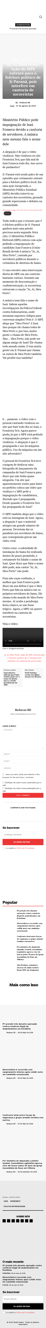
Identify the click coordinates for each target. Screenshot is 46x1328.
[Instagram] (8, 1220)
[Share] (17, 1220)
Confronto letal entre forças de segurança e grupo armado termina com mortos (30, 938)
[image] (23, 1240)
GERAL (16, 60)
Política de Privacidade (25, 848)
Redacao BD (25, 103)
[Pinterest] (17, 813)
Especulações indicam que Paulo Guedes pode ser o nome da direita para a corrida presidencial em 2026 (12, 679)
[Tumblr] (34, 813)
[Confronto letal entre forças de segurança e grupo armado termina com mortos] (9, 939)
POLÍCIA (5, 1285)
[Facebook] (5, 813)
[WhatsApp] (22, 813)
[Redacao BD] (23, 700)
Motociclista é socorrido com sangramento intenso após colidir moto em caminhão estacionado (29, 927)
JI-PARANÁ (28, 60)
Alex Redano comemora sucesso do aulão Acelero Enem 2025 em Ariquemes (28, 967)
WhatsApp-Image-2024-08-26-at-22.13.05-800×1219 (22, 210)
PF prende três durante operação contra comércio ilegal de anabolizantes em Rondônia (28, 914)
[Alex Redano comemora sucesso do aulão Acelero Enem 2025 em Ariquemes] (9, 967)
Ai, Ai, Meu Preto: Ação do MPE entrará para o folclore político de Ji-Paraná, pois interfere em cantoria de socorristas (24, 658)
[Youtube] (31, 1220)
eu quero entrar (22, 842)
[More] (40, 813)
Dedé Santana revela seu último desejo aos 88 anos (33, 675)
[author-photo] (4, 1032)
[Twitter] (11, 813)
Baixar (7, 213)
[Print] (28, 813)
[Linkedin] (13, 1220)
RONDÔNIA (6, 1273)
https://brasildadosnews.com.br (23, 714)
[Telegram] (22, 1220)
